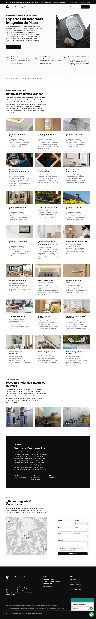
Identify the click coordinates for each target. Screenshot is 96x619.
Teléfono (76, 527)
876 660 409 (75, 7)
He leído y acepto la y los (71, 549)
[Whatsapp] (91, 614)
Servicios (62, 7)
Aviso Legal (73, 579)
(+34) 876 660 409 (47, 583)
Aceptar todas (73, 2)
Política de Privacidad (75, 548)
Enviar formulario (72, 553)
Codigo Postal (62, 533)
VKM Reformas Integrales (18, 7)
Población (77, 533)
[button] (27, 536)
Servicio (76, 520)
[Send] (91, 608)
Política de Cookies (75, 582)
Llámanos (26, 47)
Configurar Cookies (75, 589)
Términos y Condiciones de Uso (68, 550)
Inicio (56, 7)
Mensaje (60, 540)
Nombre (60, 520)
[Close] (92, 600)
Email (60, 527)
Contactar (84, 7)
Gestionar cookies (85, 2)
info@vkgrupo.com (47, 586)
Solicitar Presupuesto (13, 47)
